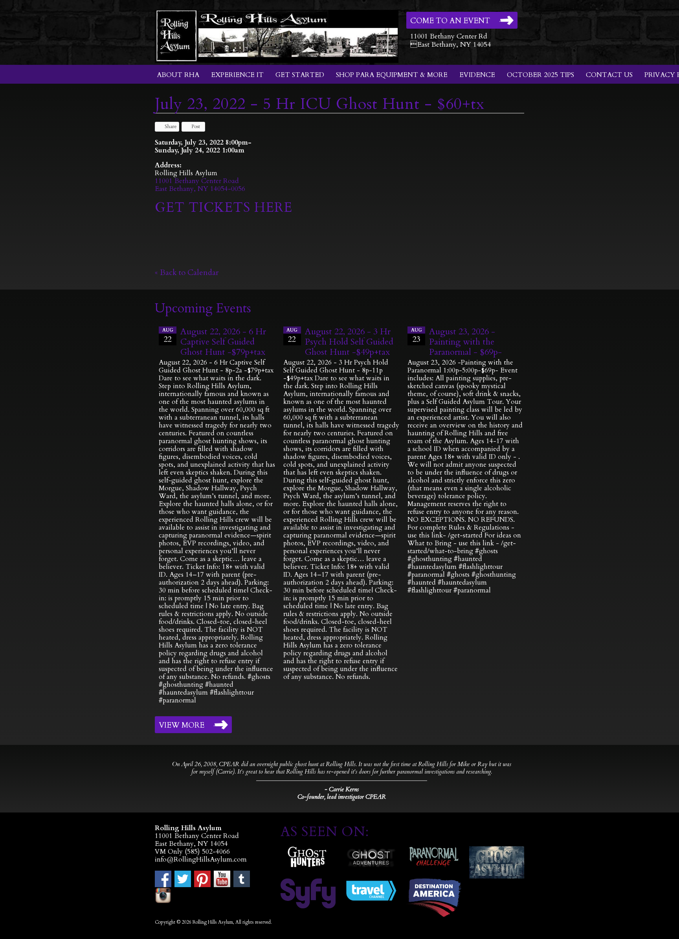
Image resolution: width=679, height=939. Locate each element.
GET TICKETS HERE (223, 207)
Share (171, 126)
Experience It (237, 74)
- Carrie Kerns (342, 789)
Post (195, 126)
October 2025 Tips (540, 74)
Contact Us (609, 74)
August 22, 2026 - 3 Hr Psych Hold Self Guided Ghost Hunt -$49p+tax (349, 341)
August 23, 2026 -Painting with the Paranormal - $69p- (465, 341)
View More (181, 725)
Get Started (299, 74)
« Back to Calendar (187, 272)
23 (416, 336)
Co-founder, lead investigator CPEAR (341, 797)
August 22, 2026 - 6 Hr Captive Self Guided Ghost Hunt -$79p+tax (223, 341)
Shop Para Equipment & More (392, 74)
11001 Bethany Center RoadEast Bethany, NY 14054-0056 (200, 184)
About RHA (178, 74)
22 (167, 336)
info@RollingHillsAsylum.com (201, 859)
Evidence (477, 74)
